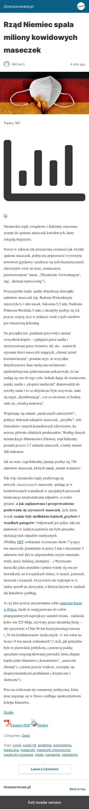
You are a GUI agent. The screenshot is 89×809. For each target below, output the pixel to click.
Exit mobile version (44, 802)
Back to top (77, 789)
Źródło (8, 712)
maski (39, 755)
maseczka (11, 750)
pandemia (52, 755)
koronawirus (62, 745)
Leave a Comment (44, 769)
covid (17, 745)
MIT (20, 541)
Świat (26, 735)
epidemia (45, 745)
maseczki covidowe (18, 755)
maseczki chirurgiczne (53, 750)
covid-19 (29, 745)
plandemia (70, 755)
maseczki (28, 750)
